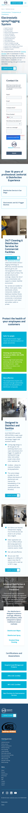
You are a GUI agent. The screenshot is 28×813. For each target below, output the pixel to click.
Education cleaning (5, 760)
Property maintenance (6, 746)
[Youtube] (15, 792)
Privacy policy (4, 802)
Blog (2, 777)
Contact (3, 781)
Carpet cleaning (5, 751)
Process (3, 772)
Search (3, 785)
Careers (3, 783)
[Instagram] (7, 792)
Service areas (4, 774)
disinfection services (14, 261)
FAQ (2, 779)
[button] (25, 3)
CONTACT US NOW (16, 3)
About (2, 770)
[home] (5, 3)
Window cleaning (5, 747)
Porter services (4, 744)
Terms (2, 804)
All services (4, 775)
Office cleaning (4, 758)
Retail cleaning (4, 762)
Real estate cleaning (6, 753)
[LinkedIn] (11, 792)
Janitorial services (5, 742)
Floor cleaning (4, 749)
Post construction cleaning (7, 755)
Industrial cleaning (5, 757)
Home (2, 9)
